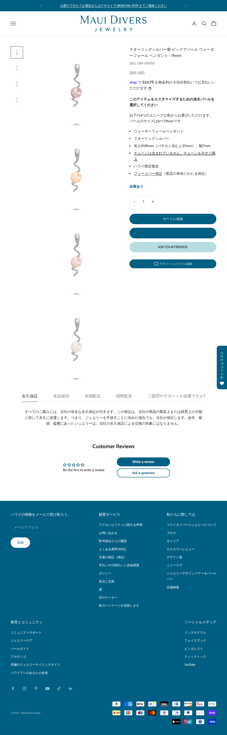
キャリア (173, 541)
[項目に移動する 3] (17, 84)
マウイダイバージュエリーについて (191, 525)
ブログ (171, 533)
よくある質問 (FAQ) (112, 549)
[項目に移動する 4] (17, 100)
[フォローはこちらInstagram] (24, 688)
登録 (20, 542)
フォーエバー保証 (148, 173)
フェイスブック (195, 640)
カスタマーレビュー (181, 549)
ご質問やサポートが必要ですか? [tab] (176, 396)
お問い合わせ (108, 533)
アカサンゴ (18, 657)
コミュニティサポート (26, 632)
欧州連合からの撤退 (113, 541)
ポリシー (105, 573)
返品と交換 (106, 581)
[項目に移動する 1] (17, 52)
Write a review (143, 462)
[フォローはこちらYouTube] (47, 688)
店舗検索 (173, 587)
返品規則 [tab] (61, 396)
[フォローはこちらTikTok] (59, 688)
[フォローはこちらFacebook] (13, 688)
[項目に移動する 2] (17, 68)
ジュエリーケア (21, 640)
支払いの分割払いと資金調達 (119, 565)
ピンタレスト (193, 649)
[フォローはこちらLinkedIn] (70, 688)
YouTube (189, 665)
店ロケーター (108, 597)
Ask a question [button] (143, 473)
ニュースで (174, 565)
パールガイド (20, 649)
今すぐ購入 (172, 233)
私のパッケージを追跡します (119, 605)
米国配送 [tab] (93, 396)
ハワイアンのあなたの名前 (29, 673)
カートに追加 (173, 219)
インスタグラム (195, 632)
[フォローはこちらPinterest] (36, 688)
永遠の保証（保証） (113, 557)
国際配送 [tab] (124, 396)
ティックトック (195, 657)
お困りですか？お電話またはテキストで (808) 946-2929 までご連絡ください (113, 6)
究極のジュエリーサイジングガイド (35, 665)
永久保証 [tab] (30, 396)
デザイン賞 (174, 557)
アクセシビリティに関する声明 (120, 525)
